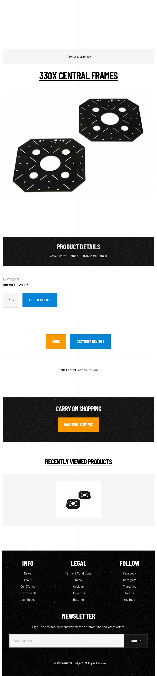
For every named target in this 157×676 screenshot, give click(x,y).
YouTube (129, 599)
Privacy (78, 580)
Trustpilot (129, 586)
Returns (78, 599)
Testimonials (27, 593)
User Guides (28, 599)
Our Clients (27, 586)
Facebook (129, 573)
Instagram (129, 580)
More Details (98, 256)
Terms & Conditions (78, 573)
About (28, 580)
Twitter (129, 593)
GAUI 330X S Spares (78, 424)
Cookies (78, 586)
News (27, 573)
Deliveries (78, 593)
